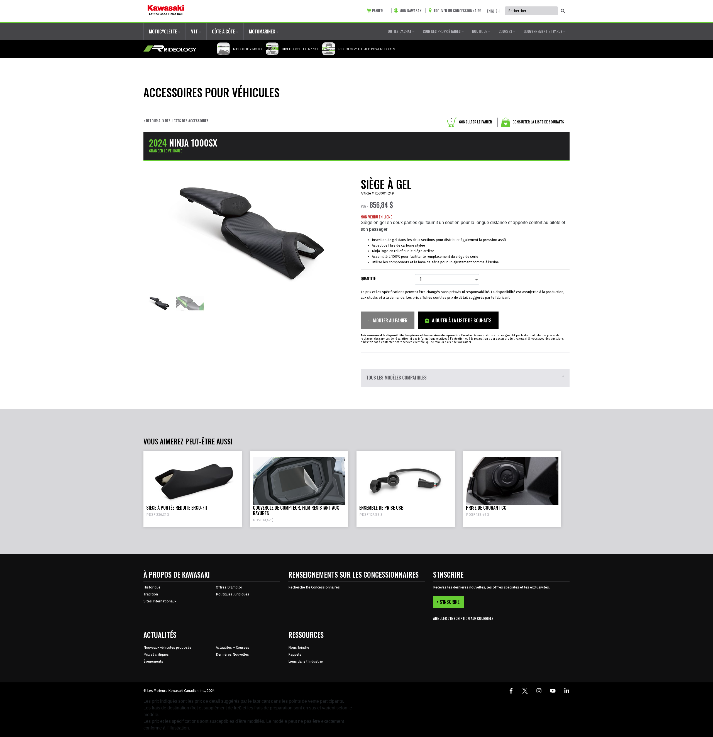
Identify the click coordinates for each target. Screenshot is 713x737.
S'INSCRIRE (450, 602)
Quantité (368, 278)
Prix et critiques (156, 654)
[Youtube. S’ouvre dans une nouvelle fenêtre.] (553, 691)
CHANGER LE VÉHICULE (165, 151)
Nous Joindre (298, 647)
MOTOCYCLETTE (163, 31)
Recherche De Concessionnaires (314, 587)
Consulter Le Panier (471, 122)
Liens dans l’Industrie (305, 661)
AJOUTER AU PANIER (389, 320)
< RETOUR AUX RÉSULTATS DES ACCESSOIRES (176, 120)
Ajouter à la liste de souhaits (461, 320)
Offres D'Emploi (229, 587)
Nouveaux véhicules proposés (167, 647)
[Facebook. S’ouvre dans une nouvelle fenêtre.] (511, 691)
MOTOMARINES (262, 31)
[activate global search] (563, 11)
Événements (153, 661)
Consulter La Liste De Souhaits (538, 122)
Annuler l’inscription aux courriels (463, 618)
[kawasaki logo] (166, 11)
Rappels (294, 654)
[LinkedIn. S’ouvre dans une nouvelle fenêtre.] (567, 691)
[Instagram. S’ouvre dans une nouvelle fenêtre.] (539, 691)
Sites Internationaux (159, 601)
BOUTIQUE (480, 31)
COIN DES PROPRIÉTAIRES (442, 31)
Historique (151, 587)
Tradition (150, 594)
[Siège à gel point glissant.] (159, 303)
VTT (195, 31)
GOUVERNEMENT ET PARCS (543, 31)
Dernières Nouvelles (232, 654)
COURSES (506, 31)
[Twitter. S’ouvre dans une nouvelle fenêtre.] (525, 691)
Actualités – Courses (232, 647)
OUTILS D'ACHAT (400, 31)
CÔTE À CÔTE (224, 31)
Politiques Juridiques (232, 594)
